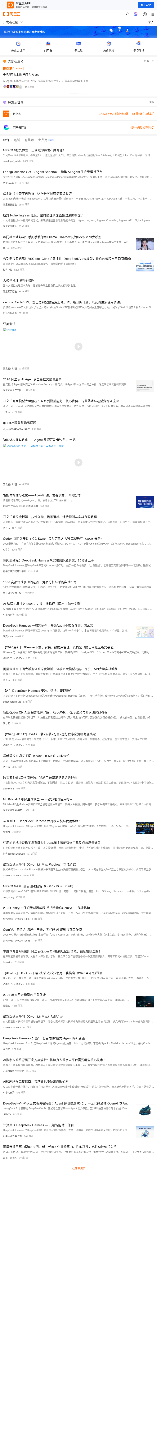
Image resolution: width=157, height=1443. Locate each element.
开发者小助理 (10, 368)
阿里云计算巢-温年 (12, 810)
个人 (151, 22)
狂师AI (6, 831)
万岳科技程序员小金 (13, 1070)
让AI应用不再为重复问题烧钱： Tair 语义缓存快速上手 (126, 113)
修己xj (6, 248)
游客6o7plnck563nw (13, 658)
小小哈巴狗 (9, 614)
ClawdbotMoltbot (12, 875)
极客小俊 (7, 269)
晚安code (8, 636)
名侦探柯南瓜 (10, 313)
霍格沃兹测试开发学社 (14, 571)
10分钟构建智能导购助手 (141, 127)
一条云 (6, 411)
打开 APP (146, 5)
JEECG (7, 1114)
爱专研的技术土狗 (12, 593)
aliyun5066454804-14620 (16, 429)
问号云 (6, 527)
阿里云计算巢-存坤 (12, 1136)
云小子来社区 (10, 1157)
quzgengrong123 (12, 701)
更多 (151, 102)
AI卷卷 (6, 549)
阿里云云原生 (10, 182)
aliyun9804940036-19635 (16, 918)
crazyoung (8, 897)
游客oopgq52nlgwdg (14, 853)
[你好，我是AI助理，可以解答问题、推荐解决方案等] (136, 14)
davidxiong (9, 788)
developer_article (12, 161)
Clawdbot (8, 962)
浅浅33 (6, 1005)
